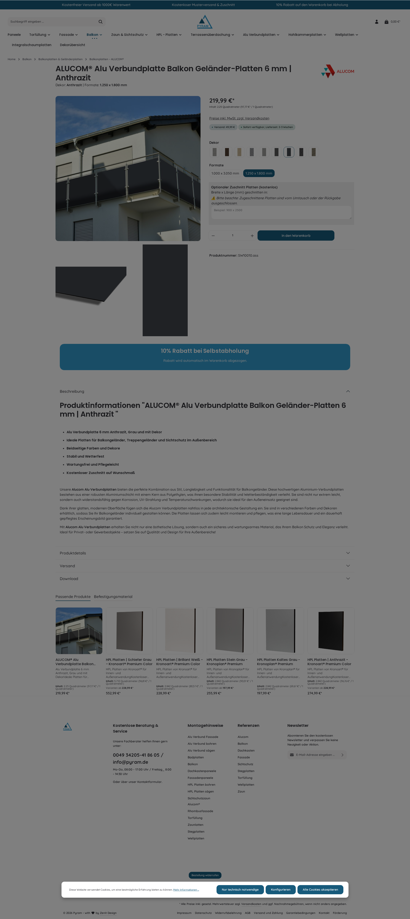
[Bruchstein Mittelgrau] (251, 152)
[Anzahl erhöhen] (252, 235)
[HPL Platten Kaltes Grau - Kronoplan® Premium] (280, 631)
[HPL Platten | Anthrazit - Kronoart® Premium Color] (331, 631)
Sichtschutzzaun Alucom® (199, 801)
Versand (67, 565)
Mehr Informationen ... (186, 889)
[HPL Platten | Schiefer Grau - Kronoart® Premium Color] (129, 631)
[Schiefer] (301, 152)
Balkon (193, 764)
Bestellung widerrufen (205, 875)
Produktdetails (73, 553)
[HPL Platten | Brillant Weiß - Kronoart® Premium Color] (180, 631)
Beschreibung (72, 391)
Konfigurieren (280, 889)
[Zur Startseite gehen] (205, 22)
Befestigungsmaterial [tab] (113, 596)
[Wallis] (313, 152)
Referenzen (248, 725)
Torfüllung (195, 818)
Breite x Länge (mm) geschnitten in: (239, 192)
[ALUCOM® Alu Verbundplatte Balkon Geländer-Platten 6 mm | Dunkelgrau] (79, 631)
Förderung (340, 913)
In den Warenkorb (296, 235)
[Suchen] (101, 21)
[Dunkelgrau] (276, 152)
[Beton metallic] (264, 152)
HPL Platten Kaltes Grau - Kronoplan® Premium (278, 662)
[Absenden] (342, 754)
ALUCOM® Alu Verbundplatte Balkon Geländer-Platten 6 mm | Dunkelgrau (77, 662)
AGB (247, 913)
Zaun (241, 791)
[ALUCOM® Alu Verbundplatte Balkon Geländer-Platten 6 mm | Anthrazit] (128, 168)
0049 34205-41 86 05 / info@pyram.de (138, 758)
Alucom (243, 737)
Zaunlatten (195, 825)
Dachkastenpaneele (202, 771)
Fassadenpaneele (200, 778)
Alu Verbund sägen (201, 750)
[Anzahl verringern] (213, 235)
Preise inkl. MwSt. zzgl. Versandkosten (239, 118)
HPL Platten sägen (201, 791)
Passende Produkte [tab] (73, 596)
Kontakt (324, 913)
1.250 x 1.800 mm (259, 173)
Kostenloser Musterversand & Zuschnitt (203, 5)
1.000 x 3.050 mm (225, 173)
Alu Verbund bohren (202, 744)
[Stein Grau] (214, 152)
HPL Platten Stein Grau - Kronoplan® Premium (227, 662)
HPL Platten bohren (201, 785)
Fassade (244, 757)
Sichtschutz (245, 764)
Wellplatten (196, 838)
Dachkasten (246, 750)
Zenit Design (108, 913)
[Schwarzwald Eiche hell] (239, 152)
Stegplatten (196, 831)
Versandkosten (251, 904)
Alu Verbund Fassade (203, 737)
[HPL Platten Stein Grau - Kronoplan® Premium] (230, 631)
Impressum (184, 913)
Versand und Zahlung (268, 913)
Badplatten (196, 757)
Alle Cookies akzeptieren (320, 889)
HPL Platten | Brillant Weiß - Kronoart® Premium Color (179, 662)
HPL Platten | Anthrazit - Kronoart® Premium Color (329, 662)
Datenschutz (203, 913)
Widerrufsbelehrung (228, 913)
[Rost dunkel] (227, 152)
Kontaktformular (149, 782)
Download (69, 578)
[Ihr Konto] (376, 21)
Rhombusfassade (200, 811)
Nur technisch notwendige (240, 889)
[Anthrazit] (289, 152)
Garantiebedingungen (300, 913)
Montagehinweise (205, 725)
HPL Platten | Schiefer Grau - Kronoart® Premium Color (129, 662)
